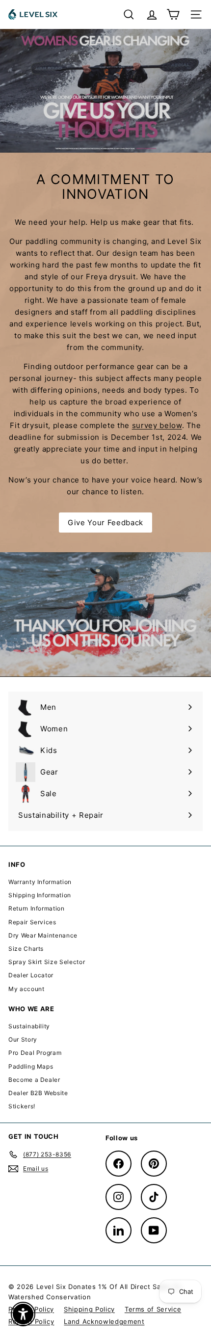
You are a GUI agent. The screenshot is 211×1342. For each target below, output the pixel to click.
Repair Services (32, 922)
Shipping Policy (89, 1309)
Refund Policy (31, 1321)
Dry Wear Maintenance (43, 935)
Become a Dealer (34, 1079)
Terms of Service (153, 1309)
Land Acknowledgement (104, 1321)
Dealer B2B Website (38, 1093)
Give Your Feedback (105, 522)
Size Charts (26, 948)
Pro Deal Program (34, 1052)
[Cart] (173, 14)
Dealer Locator (30, 975)
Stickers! (21, 1106)
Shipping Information (39, 895)
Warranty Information (40, 882)
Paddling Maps (30, 1066)
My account (26, 989)
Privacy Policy (31, 1309)
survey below (157, 425)
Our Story (22, 1039)
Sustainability (29, 1026)
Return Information (36, 908)
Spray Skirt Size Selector (46, 962)
